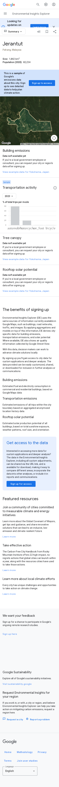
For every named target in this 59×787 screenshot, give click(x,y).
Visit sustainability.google (17, 683)
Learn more (9, 536)
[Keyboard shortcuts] (22, 144)
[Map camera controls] (54, 138)
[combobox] (15, 32)
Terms (55, 144)
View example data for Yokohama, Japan (26, 171)
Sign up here (10, 633)
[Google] (10, 741)
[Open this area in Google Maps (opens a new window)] (6, 143)
